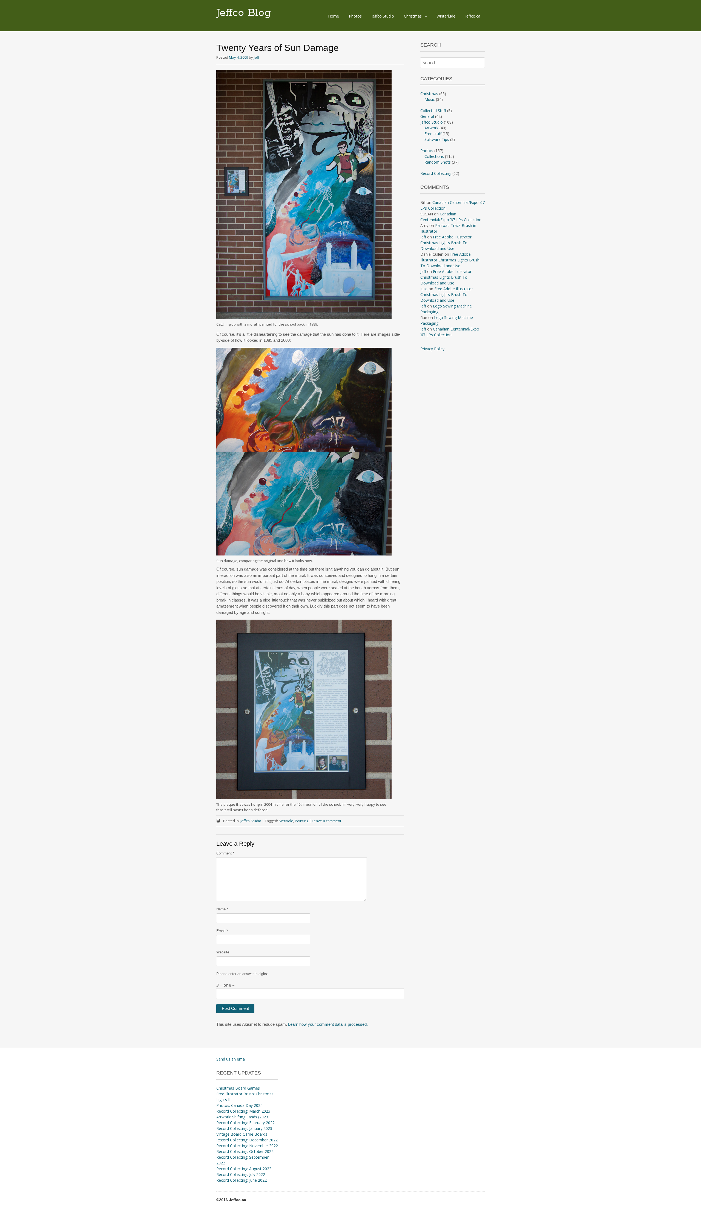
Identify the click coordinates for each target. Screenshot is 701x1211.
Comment (225, 853)
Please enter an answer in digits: (242, 974)
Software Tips (436, 139)
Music (429, 99)
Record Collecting (435, 173)
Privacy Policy (432, 348)
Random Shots (437, 162)
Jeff (256, 57)
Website (222, 952)
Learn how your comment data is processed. (328, 1024)
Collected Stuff (433, 110)
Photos (355, 16)
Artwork (431, 127)
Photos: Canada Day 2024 (239, 1105)
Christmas (413, 16)
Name (222, 909)
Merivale (286, 820)
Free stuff (432, 133)
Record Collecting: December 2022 (247, 1139)
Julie (423, 288)
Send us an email (231, 1059)
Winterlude (445, 16)
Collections (434, 156)
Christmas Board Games (238, 1088)
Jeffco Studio (383, 16)
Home (333, 16)
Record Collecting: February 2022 (245, 1122)
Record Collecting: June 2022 (241, 1180)
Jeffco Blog (243, 13)
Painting (301, 820)
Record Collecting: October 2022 (245, 1151)
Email (222, 931)
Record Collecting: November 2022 (247, 1145)
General (427, 116)
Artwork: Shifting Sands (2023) (242, 1116)
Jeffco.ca (472, 16)
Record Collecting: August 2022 (243, 1168)
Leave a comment (326, 820)
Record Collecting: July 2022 (240, 1174)
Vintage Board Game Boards (241, 1134)
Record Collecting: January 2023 (244, 1128)
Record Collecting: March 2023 (243, 1111)
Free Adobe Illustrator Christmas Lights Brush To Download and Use (446, 242)
